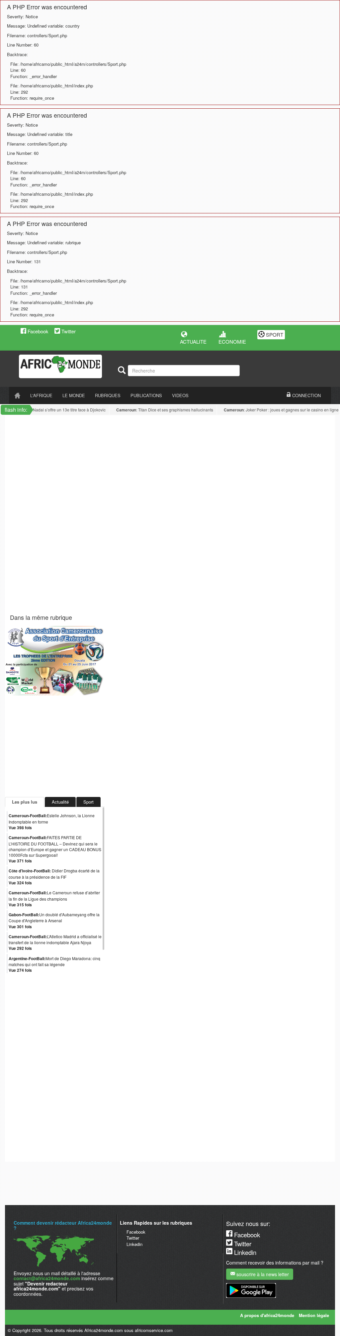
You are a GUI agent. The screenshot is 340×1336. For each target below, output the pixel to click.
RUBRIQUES (108, 395)
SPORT (274, 334)
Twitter (68, 331)
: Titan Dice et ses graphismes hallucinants (157, 410)
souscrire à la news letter (262, 1274)
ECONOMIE (232, 341)
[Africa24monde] (66, 366)
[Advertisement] (92, 430)
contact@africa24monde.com (47, 1278)
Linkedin (134, 1244)
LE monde (73, 395)
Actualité (60, 802)
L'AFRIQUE (41, 395)
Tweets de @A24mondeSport (33, 1157)
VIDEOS (180, 395)
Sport (88, 802)
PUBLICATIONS (146, 395)
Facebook (37, 331)
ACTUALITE (193, 341)
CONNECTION (306, 395)
